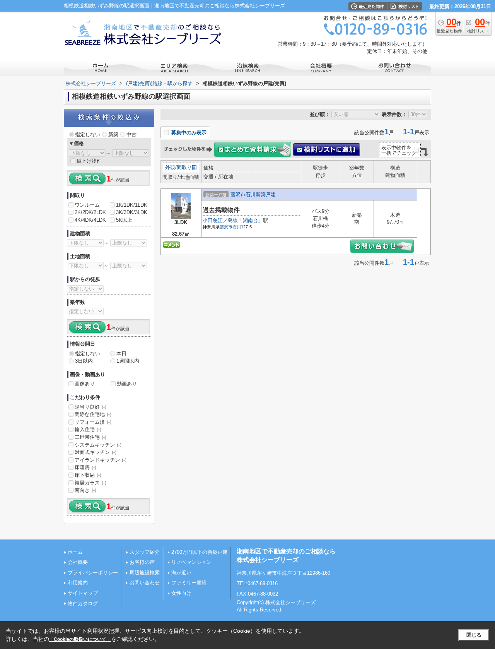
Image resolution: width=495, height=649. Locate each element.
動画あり (127, 384)
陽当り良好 (90, 407)
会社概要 (78, 562)
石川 (236, 226)
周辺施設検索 (145, 572)
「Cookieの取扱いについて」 (80, 639)
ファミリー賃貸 (189, 583)
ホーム (75, 552)
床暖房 (85, 467)
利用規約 (78, 583)
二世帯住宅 (90, 437)
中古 (131, 134)
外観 (170, 167)
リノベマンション (191, 562)
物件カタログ (83, 603)
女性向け (181, 593)
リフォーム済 (93, 422)
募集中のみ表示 (188, 132)
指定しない (87, 134)
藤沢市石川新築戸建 (253, 194)
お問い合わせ (145, 583)
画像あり (85, 384)
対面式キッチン (95, 452)
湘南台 (250, 220)
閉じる (473, 635)
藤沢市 (226, 226)
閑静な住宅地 (93, 414)
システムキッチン (98, 445)
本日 (121, 353)
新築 (113, 134)
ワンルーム (87, 205)
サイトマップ (83, 593)
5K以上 (124, 220)
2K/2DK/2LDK (90, 212)
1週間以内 (127, 361)
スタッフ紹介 (145, 552)
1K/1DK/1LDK (131, 205)
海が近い (181, 572)
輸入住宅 (88, 429)
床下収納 (88, 475)
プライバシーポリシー (93, 572)
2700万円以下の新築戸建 (199, 552)
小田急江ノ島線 (220, 220)
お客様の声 (142, 562)
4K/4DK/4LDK (90, 220)
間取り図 (187, 167)
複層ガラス (90, 483)
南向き (85, 490)
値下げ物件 (89, 161)
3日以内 (84, 361)
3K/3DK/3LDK (131, 212)
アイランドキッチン (100, 460)
